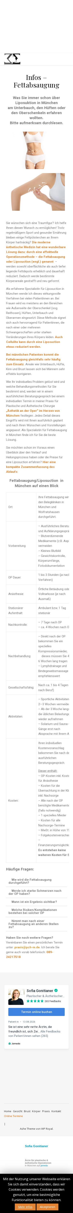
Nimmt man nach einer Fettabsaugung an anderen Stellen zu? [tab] (34, 924)
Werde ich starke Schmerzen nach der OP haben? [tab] (35, 892)
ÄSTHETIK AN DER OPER (36, 27)
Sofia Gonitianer (36, 1146)
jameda (44, 1165)
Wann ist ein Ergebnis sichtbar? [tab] (34, 902)
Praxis (46, 1111)
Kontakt (56, 1111)
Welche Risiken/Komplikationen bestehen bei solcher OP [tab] (33, 911)
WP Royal (47, 1128)
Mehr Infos (25, 1207)
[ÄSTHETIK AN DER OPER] (12, 59)
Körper (36, 1111)
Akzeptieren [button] (47, 1207)
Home (7, 1111)
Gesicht (17, 1111)
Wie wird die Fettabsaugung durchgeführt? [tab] (30, 881)
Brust (27, 1111)
